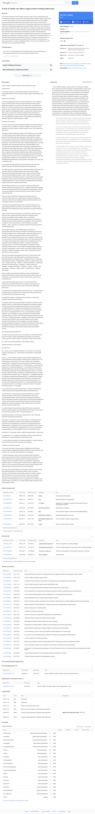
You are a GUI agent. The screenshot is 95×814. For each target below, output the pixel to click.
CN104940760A (7, 591)
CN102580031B (7, 628)
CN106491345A (7, 543)
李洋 (66, 29)
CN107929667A (7, 631)
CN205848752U (7, 524)
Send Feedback (35, 811)
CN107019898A (7, 551)
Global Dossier (78, 68)
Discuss (85, 68)
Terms (54, 811)
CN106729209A (7, 638)
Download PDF (66, 22)
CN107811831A (7, 594)
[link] (27, 52)
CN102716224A (7, 614)
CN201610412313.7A (8, 673)
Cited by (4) (76, 63)
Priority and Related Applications (75, 65)
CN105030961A (7, 611)
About (26, 811)
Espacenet (70, 68)
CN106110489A (7, 584)
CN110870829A (7, 554)
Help (69, 811)
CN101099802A (7, 597)
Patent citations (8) (68, 63)
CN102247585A (7, 574)
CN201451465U (7, 499)
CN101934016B (7, 608)
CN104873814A (7, 621)
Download (81, 726)
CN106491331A (7, 547)
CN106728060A (7, 634)
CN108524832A (7, 601)
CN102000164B (7, 581)
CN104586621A (7, 508)
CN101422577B (7, 604)
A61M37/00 (8, 51)
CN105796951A (7, 641)
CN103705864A (7, 624)
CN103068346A (7, 503)
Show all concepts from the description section (15, 800)
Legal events (83, 63)
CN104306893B (7, 648)
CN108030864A (7, 587)
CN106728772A (7, 645)
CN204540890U (7, 511)
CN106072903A (7, 519)
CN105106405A (7, 656)
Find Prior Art (77, 22)
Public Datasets (46, 811)
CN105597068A (7, 653)
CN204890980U (7, 515)
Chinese (72, 26)
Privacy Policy (61, 811)
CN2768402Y (6, 496)
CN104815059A (7, 618)
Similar (87, 22)
